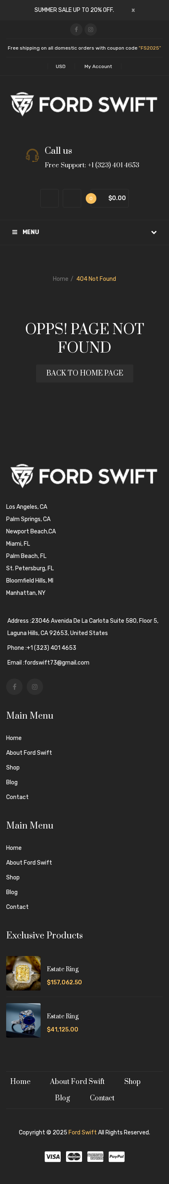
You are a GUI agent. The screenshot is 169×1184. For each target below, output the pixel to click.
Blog (12, 782)
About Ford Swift (29, 752)
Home (61, 279)
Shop (13, 767)
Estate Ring (62, 969)
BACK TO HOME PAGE (84, 373)
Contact (17, 797)
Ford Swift (83, 1132)
